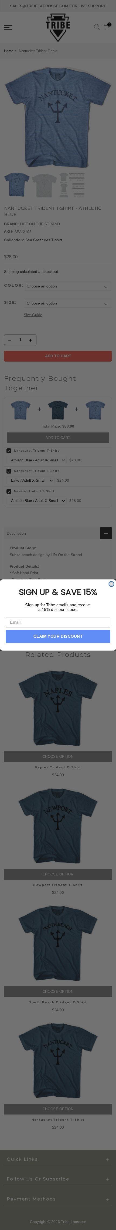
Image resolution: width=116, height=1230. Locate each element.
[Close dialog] (111, 584)
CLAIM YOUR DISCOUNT (58, 636)
